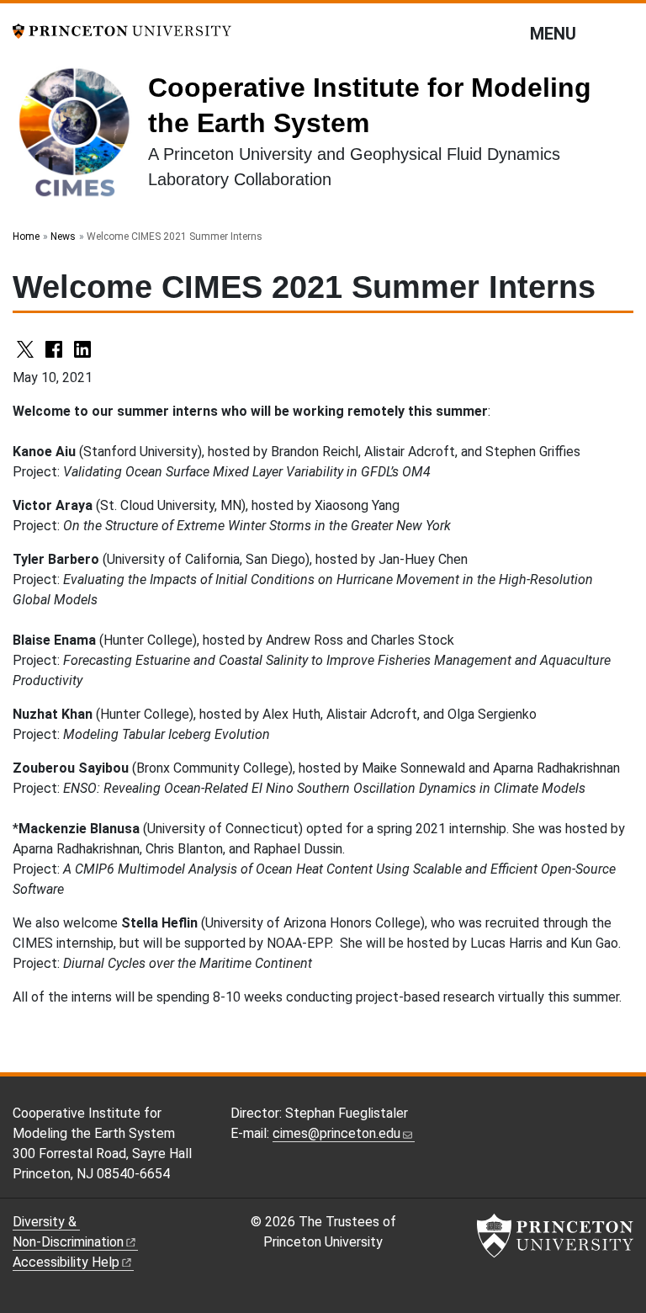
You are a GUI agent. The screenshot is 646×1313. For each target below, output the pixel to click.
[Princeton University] (122, 30)
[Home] (80, 138)
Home (26, 236)
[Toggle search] (622, 33)
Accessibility (66, 1262)
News (63, 236)
